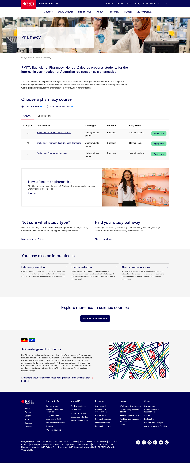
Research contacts (103, 426)
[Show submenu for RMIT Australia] (56, 3)
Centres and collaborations (101, 411)
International (144, 11)
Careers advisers (53, 430)
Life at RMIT (84, 11)
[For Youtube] (161, 442)
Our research (101, 406)
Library (28, 416)
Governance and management (151, 411)
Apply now (159, 133)
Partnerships (100, 415)
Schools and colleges (153, 423)
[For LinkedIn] (155, 442)
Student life (76, 410)
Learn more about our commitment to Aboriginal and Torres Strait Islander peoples (55, 379)
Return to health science (95, 318)
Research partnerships (129, 415)
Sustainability (149, 419)
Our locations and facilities (155, 426)
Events (28, 412)
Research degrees (103, 419)
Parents (49, 426)
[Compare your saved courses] (161, 3)
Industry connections (80, 420)
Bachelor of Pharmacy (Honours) (52, 153)
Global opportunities (79, 417)
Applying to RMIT (53, 419)
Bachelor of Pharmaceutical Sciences (54, 133)
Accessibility (72, 442)
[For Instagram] (149, 442)
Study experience (78, 406)
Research (114, 11)
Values (147, 415)
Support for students (79, 413)
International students (55, 423)
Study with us (65, 11)
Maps (27, 419)
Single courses (52, 415)
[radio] (30, 106)
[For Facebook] (138, 442)
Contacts (28, 427)
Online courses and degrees (54, 411)
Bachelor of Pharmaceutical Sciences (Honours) (59, 143)
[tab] (27, 116)
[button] (166, 3)
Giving (122, 425)
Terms (55, 442)
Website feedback (87, 442)
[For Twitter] (144, 442)
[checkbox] (28, 133)
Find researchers (102, 423)
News (27, 408)
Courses (48, 11)
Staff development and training (129, 411)
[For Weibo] (167, 442)
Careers (28, 423)
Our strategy (149, 406)
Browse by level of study (32, 239)
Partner (128, 11)
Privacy (62, 442)
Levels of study (53, 406)
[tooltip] (41, 106)
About (100, 11)
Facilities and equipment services (130, 420)
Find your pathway (103, 239)
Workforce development (130, 406)
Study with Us (52, 401)
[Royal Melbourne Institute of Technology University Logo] (28, 4)
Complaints (102, 442)
